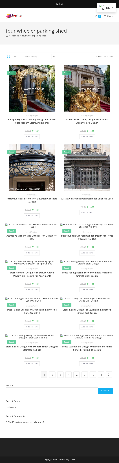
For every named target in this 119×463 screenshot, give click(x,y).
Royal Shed (87, 231)
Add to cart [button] (32, 136)
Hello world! (11, 407)
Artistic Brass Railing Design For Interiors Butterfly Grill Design (87, 121)
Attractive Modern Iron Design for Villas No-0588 (87, 198)
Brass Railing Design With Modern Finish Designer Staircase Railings (32, 348)
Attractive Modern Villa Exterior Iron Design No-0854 (32, 237)
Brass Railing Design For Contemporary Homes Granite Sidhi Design (87, 274)
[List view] (15, 56)
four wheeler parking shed (34, 35)
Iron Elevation (31, 194)
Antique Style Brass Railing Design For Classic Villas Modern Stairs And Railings (32, 121)
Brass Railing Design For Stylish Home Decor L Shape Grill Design (87, 311)
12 (104, 56)
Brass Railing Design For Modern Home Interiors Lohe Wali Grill (32, 311)
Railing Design (32, 115)
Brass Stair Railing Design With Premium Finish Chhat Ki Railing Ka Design (87, 348)
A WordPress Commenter (17, 422)
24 (107, 56)
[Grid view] (8, 56)
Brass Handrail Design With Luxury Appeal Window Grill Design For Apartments (32, 274)
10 (92, 374)
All (111, 56)
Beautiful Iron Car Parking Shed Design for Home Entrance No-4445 (87, 237)
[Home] (7, 35)
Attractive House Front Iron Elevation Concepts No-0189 (32, 200)
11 (100, 374)
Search (9, 385)
